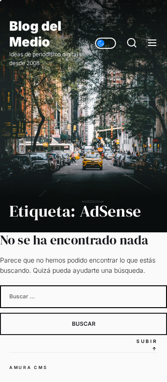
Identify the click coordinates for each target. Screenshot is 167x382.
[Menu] (152, 43)
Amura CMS (28, 367)
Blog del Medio (35, 34)
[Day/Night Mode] (105, 43)
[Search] (131, 43)
